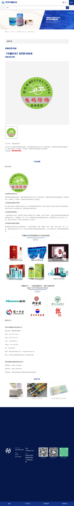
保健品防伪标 (30, 31)
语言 (66, 2)
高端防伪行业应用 (21, 31)
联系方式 (64, 503)
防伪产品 (13, 31)
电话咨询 (46, 503)
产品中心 (27, 503)
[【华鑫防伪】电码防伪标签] (37, 93)
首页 (7, 31)
